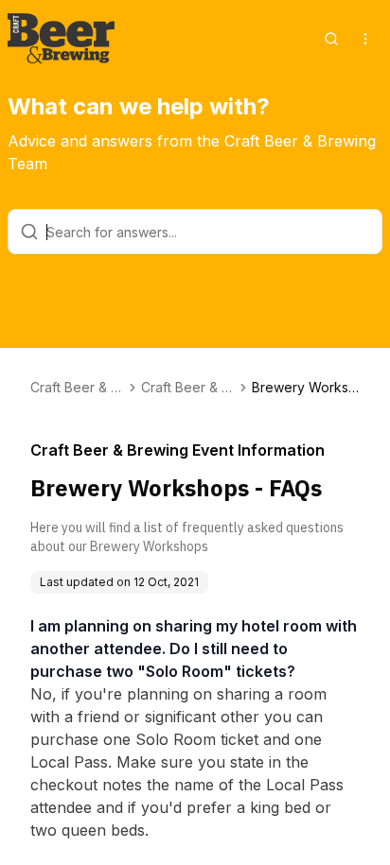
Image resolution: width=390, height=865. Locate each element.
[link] (306, 387)
